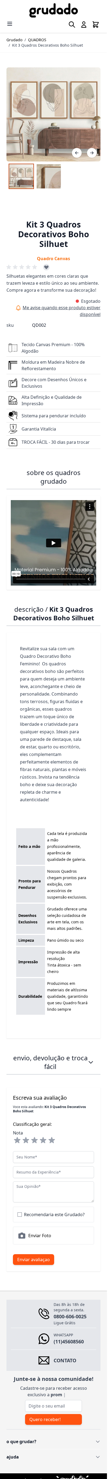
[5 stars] (51, 1140)
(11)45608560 (69, 1341)
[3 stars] (34, 1140)
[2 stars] (26, 1140)
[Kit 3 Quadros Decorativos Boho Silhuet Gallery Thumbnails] (35, 176)
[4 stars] (43, 1140)
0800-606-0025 (70, 1316)
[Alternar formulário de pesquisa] (72, 24)
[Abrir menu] (9, 23)
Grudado (14, 39)
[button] (22, 267)
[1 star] (17, 1140)
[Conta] (84, 24)
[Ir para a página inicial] (53, 10)
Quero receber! (45, 1419)
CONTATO (65, 1360)
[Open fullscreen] (53, 114)
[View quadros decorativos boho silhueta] (21, 176)
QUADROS (37, 39)
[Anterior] (76, 152)
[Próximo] (91, 152)
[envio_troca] (91, 1062)
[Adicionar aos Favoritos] (46, 267)
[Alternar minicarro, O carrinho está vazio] (95, 24)
